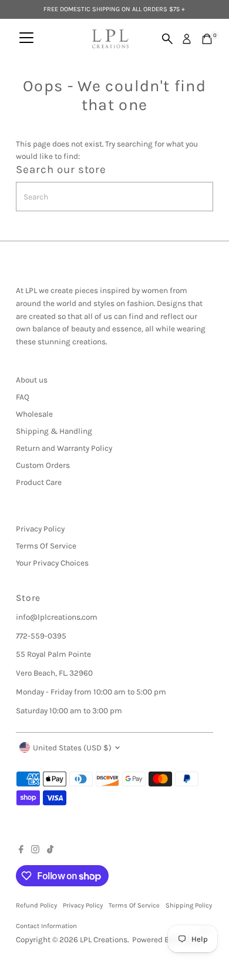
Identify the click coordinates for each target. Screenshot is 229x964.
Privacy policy (83, 905)
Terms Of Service (46, 545)
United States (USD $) (72, 747)
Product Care (39, 482)
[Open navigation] (26, 39)
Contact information (46, 926)
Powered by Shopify (166, 939)
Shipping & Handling (54, 431)
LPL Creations (103, 939)
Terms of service (134, 905)
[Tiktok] (50, 851)
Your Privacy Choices (52, 563)
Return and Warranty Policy (64, 448)
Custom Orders (43, 465)
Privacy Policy (40, 528)
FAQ (22, 397)
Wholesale (34, 414)
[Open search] (167, 39)
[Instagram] (35, 851)
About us (32, 379)
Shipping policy (189, 905)
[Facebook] (21, 851)
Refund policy (36, 905)
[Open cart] (207, 39)
